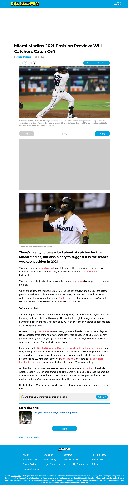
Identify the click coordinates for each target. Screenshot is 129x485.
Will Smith (87, 368)
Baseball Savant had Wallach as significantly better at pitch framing (70, 348)
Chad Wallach (44, 331)
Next (102, 133)
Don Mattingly (68, 358)
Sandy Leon (64, 298)
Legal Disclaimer (51, 464)
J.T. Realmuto (89, 271)
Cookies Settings (31, 469)
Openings (48, 455)
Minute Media (16, 476)
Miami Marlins (46, 268)
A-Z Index (96, 464)
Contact (68, 455)
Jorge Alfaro (77, 281)
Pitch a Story (49, 459)
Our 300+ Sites (99, 455)
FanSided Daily (30, 459)
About (26, 455)
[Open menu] (6, 3)
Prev (26, 133)
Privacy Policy (71, 459)
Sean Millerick (24, 57)
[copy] (34, 63)
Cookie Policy (29, 464)
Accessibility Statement (76, 464)
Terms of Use (98, 459)
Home (22, 437)
